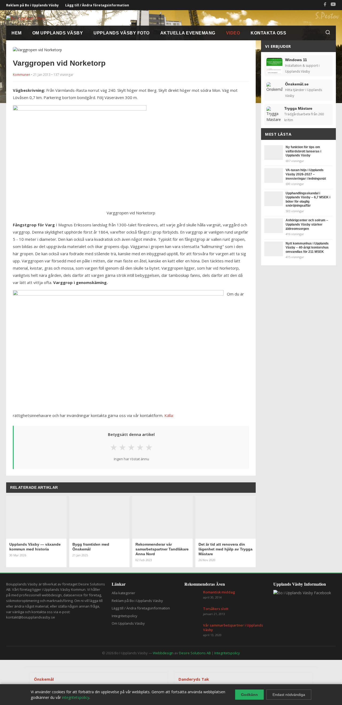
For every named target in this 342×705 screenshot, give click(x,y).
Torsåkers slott (215, 608)
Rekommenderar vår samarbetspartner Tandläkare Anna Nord (162, 549)
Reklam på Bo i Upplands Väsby (32, 5)
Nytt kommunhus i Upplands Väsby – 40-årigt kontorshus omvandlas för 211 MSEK (307, 248)
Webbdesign (163, 653)
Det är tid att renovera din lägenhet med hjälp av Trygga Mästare (225, 549)
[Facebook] (324, 5)
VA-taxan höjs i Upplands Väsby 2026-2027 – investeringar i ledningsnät (306, 174)
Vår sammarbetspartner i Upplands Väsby (233, 627)
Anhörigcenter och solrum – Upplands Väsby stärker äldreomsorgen (307, 224)
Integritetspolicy (124, 615)
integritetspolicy (75, 697)
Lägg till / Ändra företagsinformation (97, 5)
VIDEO (233, 33)
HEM (16, 33)
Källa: (169, 415)
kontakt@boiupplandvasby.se (30, 617)
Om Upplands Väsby (128, 623)
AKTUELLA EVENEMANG (187, 33)
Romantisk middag (219, 592)
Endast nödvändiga (289, 694)
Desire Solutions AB (195, 653)
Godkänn (249, 694)
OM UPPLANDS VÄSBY (57, 33)
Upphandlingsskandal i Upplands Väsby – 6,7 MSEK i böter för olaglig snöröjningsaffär (308, 199)
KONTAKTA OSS (268, 33)
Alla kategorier (123, 592)
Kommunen (21, 74)
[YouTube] (333, 5)
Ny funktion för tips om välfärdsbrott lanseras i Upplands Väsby (303, 151)
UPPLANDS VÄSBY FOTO (122, 33)
